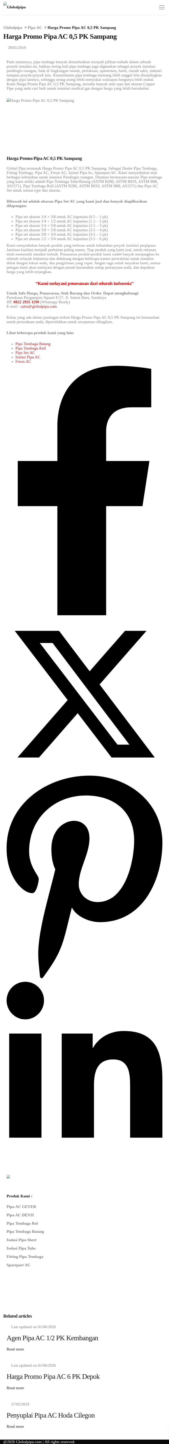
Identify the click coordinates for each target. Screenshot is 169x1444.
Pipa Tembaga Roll (30, 348)
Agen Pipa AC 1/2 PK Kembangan (52, 1338)
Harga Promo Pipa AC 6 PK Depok (53, 1376)
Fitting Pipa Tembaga (25, 1256)
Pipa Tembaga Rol (22, 1223)
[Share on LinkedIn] (84, 1158)
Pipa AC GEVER (21, 1206)
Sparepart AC (18, 1265)
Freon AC (23, 361)
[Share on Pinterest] (84, 979)
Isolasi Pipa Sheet (22, 1240)
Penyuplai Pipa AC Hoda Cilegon (51, 1415)
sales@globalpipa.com (39, 306)
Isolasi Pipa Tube (21, 1248)
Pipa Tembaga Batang (32, 344)
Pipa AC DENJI (20, 1215)
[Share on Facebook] (84, 614)
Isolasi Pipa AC (27, 357)
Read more (15, 1349)
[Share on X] (84, 771)
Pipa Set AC (25, 352)
